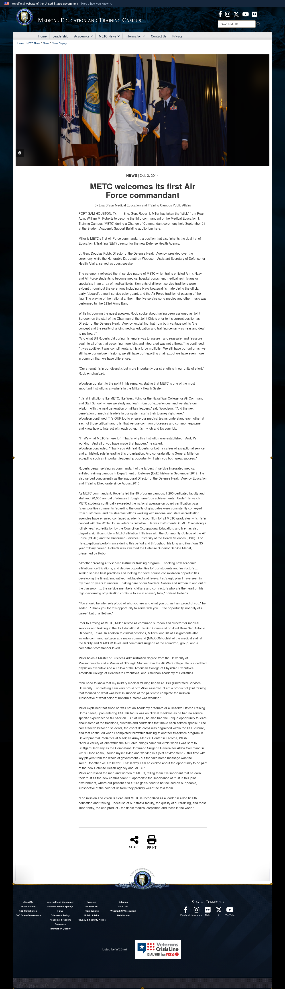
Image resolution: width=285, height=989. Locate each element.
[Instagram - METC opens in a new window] (227, 13)
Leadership (60, 36)
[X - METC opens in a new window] (236, 13)
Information (134, 36)
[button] (97, 3)
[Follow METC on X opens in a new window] (218, 911)
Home (42, 36)
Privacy (177, 36)
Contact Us (159, 36)
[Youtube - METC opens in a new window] (245, 13)
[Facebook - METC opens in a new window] (220, 13)
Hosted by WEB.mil (113, 949)
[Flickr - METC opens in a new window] (254, 13)
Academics (82, 36)
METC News (107, 36)
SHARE (134, 847)
